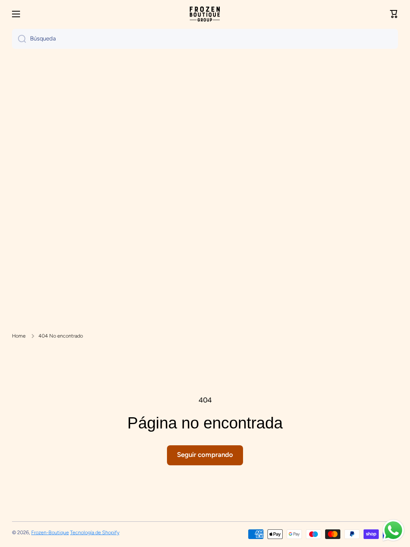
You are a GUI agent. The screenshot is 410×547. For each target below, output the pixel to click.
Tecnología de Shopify (94, 532)
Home (19, 336)
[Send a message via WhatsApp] (393, 530)
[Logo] (205, 14)
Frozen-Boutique (50, 532)
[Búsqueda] (19, 39)
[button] (394, 14)
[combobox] (205, 39)
